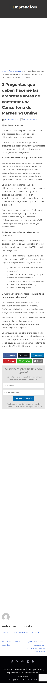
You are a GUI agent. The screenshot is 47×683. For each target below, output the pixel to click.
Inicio (4, 71)
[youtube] (22, 662)
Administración (15, 71)
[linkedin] (33, 662)
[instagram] (28, 662)
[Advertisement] (23, 42)
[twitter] (17, 662)
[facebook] (12, 662)
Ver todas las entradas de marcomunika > (20, 632)
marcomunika (30, 120)
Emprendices (32, 679)
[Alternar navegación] (23, 15)
